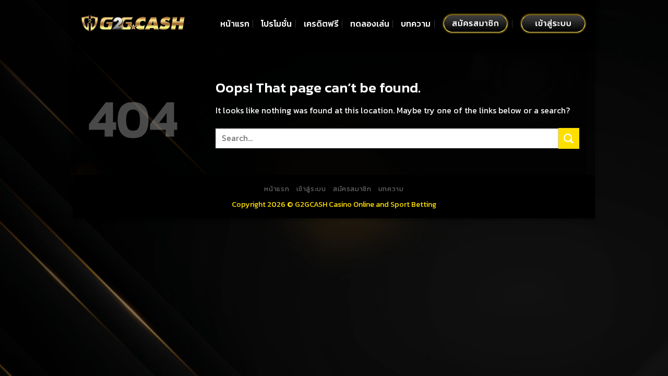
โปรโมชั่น (276, 23)
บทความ (416, 23)
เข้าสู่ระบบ (311, 189)
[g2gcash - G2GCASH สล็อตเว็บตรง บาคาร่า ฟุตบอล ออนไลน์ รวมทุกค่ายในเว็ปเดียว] (133, 23)
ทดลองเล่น (369, 23)
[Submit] (568, 138)
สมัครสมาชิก (352, 189)
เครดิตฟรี (321, 23)
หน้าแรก (234, 23)
